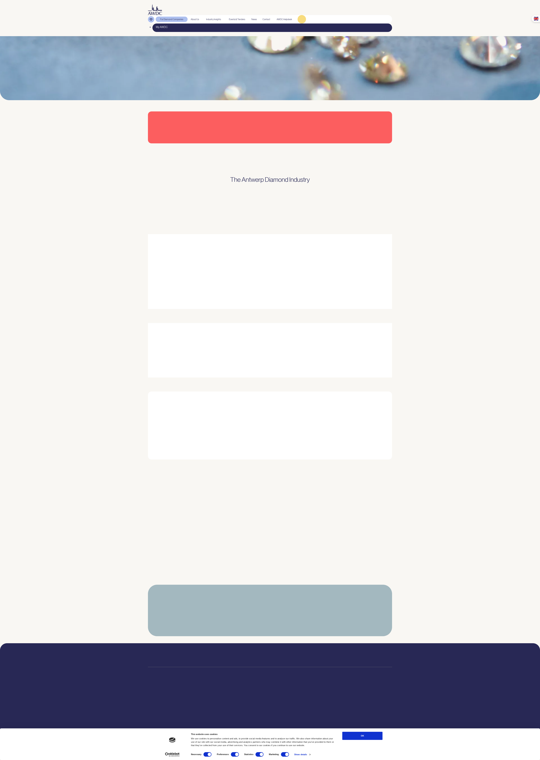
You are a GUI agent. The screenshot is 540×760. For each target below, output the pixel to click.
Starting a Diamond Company (164, 715)
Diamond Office (157, 700)
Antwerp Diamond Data (250, 696)
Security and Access (159, 720)
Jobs (203, 705)
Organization (207, 696)
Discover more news (270, 581)
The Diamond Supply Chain (252, 705)
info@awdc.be (296, 658)
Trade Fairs (154, 705)
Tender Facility (208, 715)
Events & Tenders (290, 696)
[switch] (235, 754)
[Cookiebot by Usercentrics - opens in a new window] (172, 754)
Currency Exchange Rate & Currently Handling (163, 75)
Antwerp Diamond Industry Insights (344, 288)
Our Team (205, 710)
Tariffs (151, 725)
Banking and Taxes (158, 710)
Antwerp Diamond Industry (252, 700)
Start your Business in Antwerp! (350, 464)
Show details (300, 754)
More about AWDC (304, 288)
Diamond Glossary (247, 710)
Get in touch (376, 722)
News (283, 700)
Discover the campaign (157, 357)
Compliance (154, 696)
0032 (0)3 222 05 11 (299, 653)
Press (283, 705)
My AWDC (342, 722)
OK (362, 736)
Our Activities (207, 700)
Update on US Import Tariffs (348, 148)
